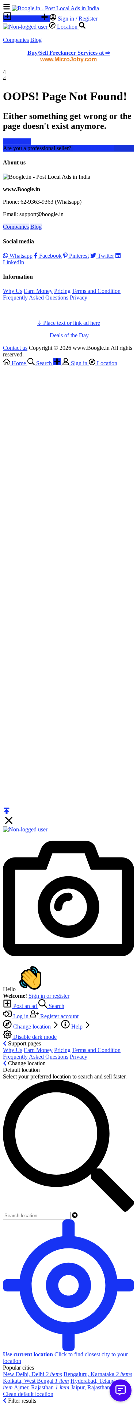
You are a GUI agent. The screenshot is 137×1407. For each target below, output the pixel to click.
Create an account (93, 148)
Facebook (50, 256)
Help (77, 1026)
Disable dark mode (34, 1037)
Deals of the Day (69, 335)
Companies (16, 40)
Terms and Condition (96, 291)
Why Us (12, 291)
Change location (32, 1026)
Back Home (17, 141)
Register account (59, 1016)
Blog (36, 40)
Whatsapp (20, 256)
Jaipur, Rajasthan (98, 1387)
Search (55, 1006)
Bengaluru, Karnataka (98, 1374)
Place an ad (26, 18)
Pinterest (78, 256)
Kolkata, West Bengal (36, 1381)
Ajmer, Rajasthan (41, 1387)
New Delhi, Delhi (32, 1374)
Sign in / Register (77, 18)
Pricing (62, 291)
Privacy (78, 297)
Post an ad (25, 1006)
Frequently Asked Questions (35, 297)
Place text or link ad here (71, 323)
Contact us (15, 348)
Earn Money (38, 291)
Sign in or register (48, 996)
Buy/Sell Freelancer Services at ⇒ (68, 56)
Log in (21, 1016)
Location (67, 26)
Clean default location (28, 1394)
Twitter (105, 256)
